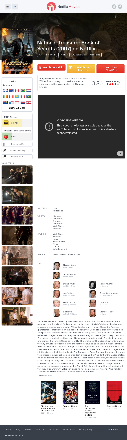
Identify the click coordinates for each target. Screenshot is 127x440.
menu (8, 6)
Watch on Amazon (83, 69)
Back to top (116, 430)
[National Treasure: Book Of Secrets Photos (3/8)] (17, 215)
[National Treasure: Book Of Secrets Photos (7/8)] (17, 296)
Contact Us (53, 430)
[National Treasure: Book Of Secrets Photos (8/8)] (17, 316)
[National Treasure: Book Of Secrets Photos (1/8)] (17, 174)
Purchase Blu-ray (17, 150)
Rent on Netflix (17, 144)
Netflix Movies (12, 435)
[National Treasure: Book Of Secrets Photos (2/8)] (17, 195)
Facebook (120, 6)
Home (9, 430)
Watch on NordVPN (112, 69)
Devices (28, 430)
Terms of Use (68, 430)
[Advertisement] (102, 186)
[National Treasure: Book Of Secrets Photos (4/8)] (17, 235)
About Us (39, 430)
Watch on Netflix (53, 67)
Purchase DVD (17, 157)
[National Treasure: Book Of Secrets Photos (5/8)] (17, 255)
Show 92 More (17, 108)
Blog (18, 430)
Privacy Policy (85, 430)
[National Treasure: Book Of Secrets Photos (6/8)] (17, 275)
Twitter (114, 6)
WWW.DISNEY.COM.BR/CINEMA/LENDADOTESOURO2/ (79, 254)
